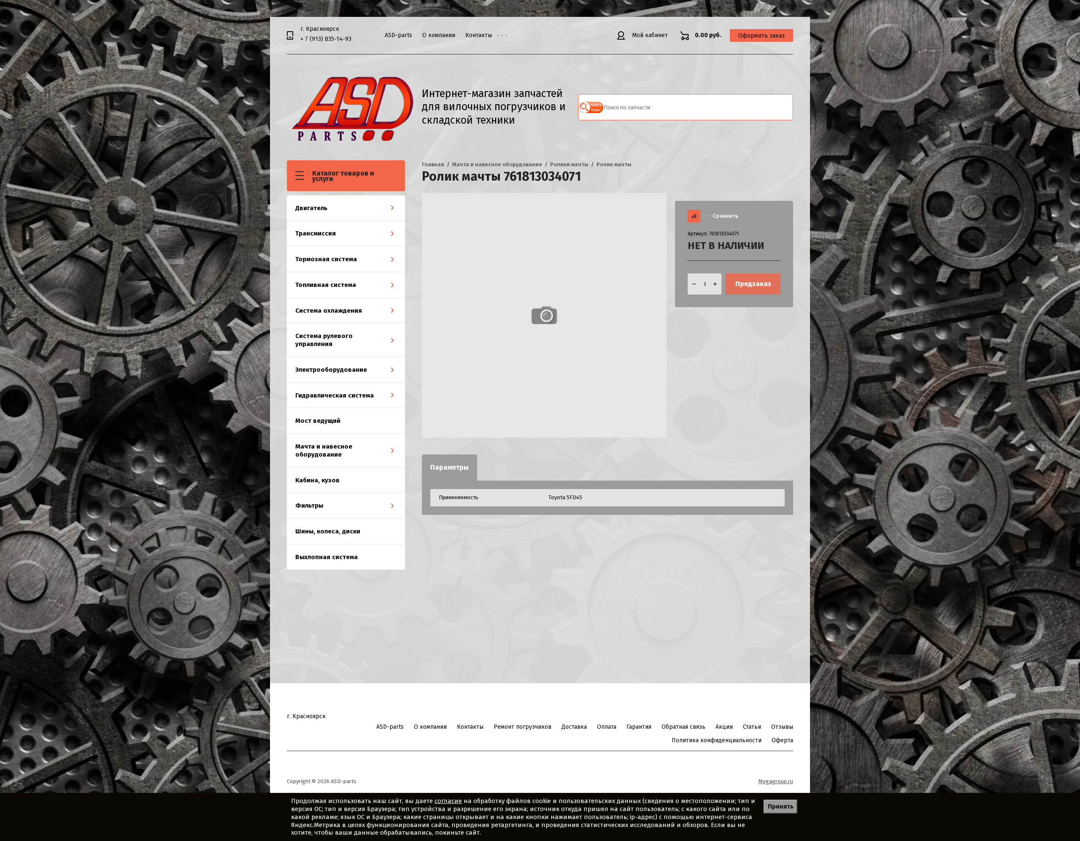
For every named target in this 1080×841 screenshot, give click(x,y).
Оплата (606, 726)
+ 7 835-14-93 (325, 39)
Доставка (574, 726)
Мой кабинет (650, 35)
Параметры (449, 467)
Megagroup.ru (776, 781)
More (508, 35)
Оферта (782, 740)
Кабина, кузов (317, 480)
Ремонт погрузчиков (522, 726)
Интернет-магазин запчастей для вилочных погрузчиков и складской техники (494, 107)
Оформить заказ (761, 35)
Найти (591, 107)
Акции (724, 726)
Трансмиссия (315, 233)
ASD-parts (398, 35)
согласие (448, 801)
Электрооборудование (331, 369)
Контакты (478, 35)
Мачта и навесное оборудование (323, 450)
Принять (781, 806)
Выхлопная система (326, 557)
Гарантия (638, 726)
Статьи (752, 726)
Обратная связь (683, 726)
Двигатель (311, 208)
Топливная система (325, 285)
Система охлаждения (328, 310)
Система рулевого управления (324, 340)
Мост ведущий (317, 421)
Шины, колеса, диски (327, 531)
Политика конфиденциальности (716, 740)
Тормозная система (326, 259)
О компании (438, 35)
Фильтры (309, 505)
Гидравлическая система (334, 395)
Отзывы (782, 726)
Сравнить (722, 216)
